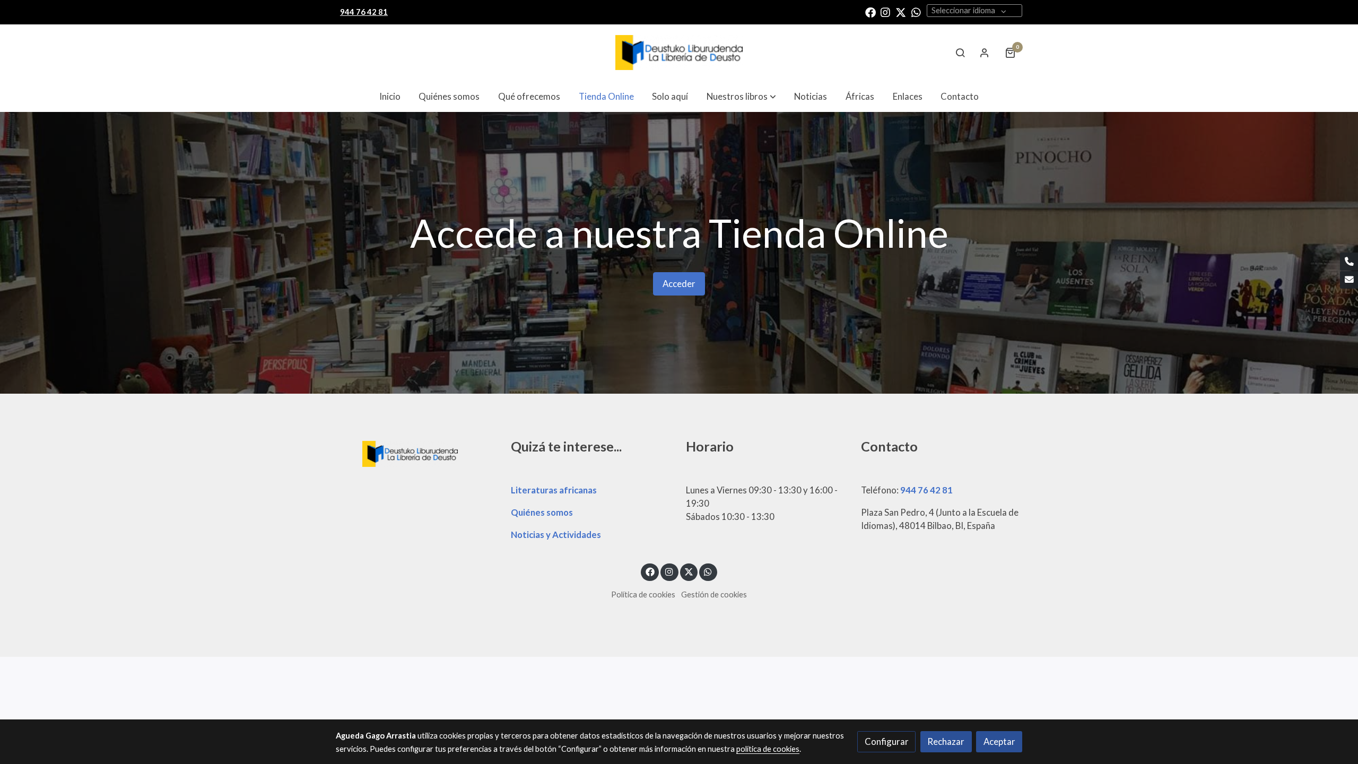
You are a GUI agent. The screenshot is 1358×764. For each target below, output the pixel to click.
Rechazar (945, 741)
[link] (679, 52)
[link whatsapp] (916, 11)
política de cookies (767, 748)
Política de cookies (643, 594)
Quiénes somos (542, 512)
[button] (741, 96)
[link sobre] (416, 452)
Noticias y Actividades (556, 534)
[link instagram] (885, 11)
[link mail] (1349, 280)
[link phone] (1349, 262)
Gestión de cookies (714, 594)
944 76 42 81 (926, 490)
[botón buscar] (960, 52)
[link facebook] (870, 11)
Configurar (887, 741)
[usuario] (984, 52)
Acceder (679, 283)
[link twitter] (900, 11)
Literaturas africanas (554, 490)
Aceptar (999, 741)
